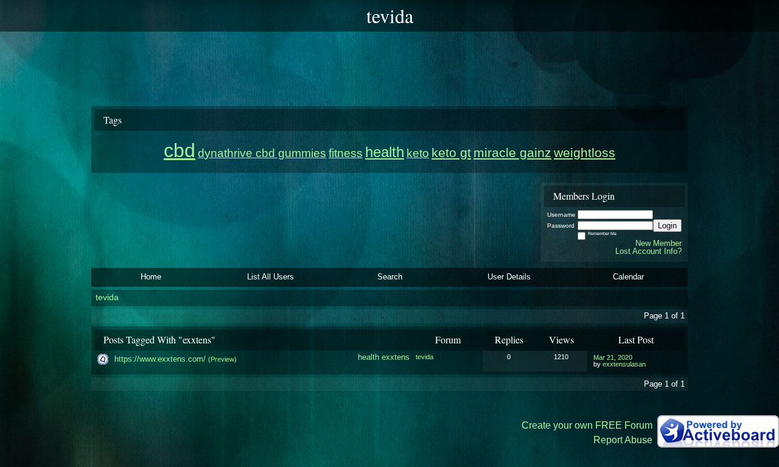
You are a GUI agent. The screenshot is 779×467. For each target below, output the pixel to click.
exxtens (396, 357)
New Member (658, 243)
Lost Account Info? (648, 251)
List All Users (270, 276)
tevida (107, 297)
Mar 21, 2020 (612, 357)
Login (667, 225)
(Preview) (222, 359)
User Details (509, 276)
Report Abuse (622, 440)
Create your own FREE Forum (587, 425)
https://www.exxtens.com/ (160, 358)
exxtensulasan (624, 364)
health (368, 357)
